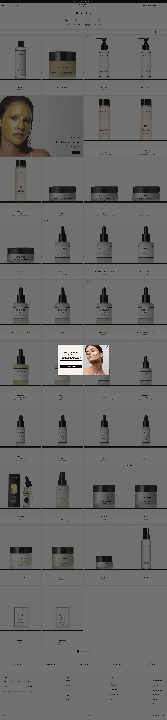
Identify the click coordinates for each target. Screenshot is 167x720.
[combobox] (70, 362)
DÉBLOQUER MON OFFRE (70, 366)
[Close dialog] (107, 347)
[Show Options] (80, 362)
